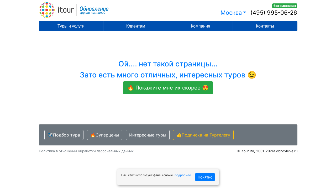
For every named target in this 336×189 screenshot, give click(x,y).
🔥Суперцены (104, 135)
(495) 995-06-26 (273, 12)
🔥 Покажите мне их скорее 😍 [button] (168, 88)
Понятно (205, 177)
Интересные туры (147, 135)
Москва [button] (231, 12)
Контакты (265, 26)
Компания (200, 26)
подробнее (183, 175)
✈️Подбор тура (64, 135)
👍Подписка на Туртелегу (203, 135)
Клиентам (135, 26)
